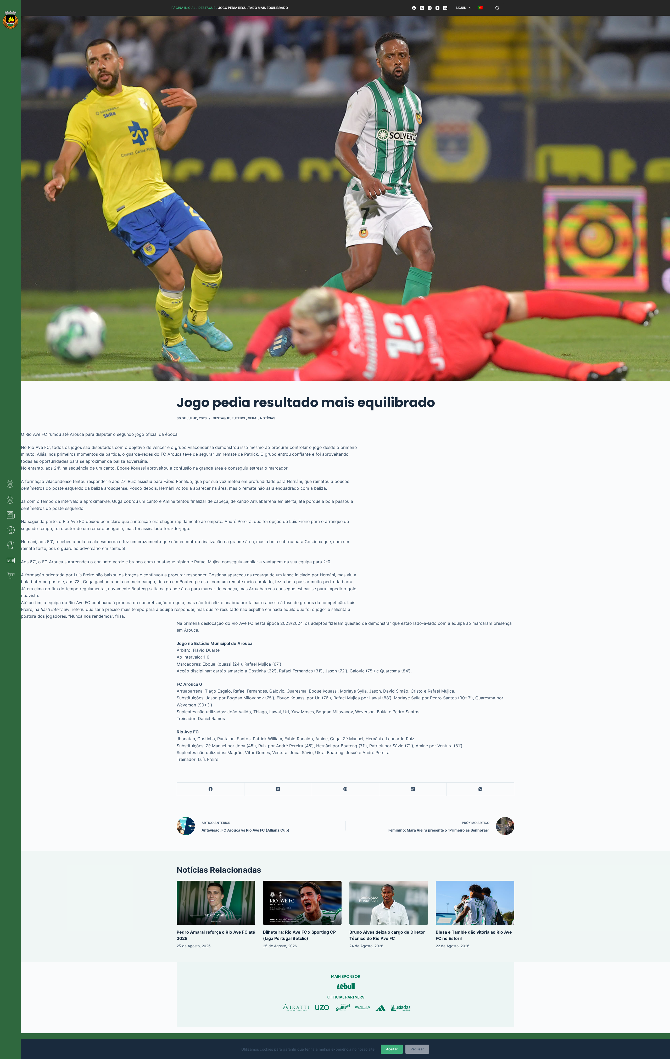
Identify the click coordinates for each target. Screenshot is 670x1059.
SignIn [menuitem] (461, 8)
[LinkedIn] (445, 8)
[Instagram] (430, 8)
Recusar (417, 1049)
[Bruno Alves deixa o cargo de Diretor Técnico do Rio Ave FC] (388, 903)
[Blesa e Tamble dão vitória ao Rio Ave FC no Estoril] (475, 903)
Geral (253, 418)
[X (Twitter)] (422, 8)
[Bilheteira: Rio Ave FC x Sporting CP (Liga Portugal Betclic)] (302, 903)
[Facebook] (414, 8)
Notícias (267, 418)
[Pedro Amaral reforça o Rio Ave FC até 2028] (216, 903)
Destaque (206, 8)
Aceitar (392, 1049)
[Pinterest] (345, 789)
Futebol (239, 418)
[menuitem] (480, 8)
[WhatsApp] (480, 789)
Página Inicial (183, 8)
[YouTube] (437, 8)
